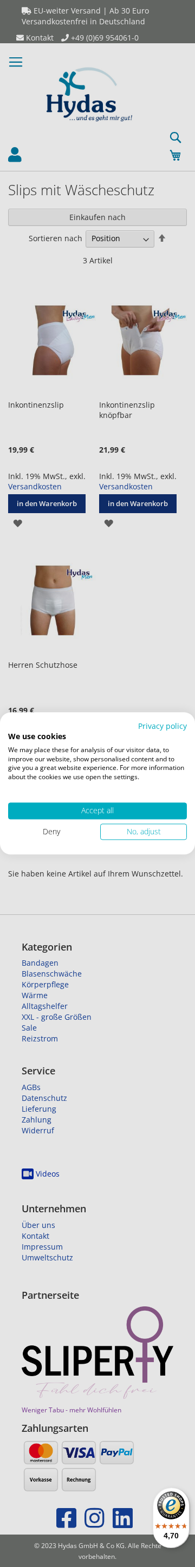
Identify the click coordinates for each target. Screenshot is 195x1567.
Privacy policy (162, 726)
